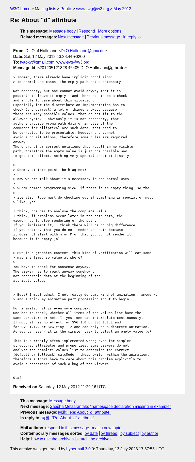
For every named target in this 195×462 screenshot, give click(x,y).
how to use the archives (52, 439)
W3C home (20, 9)
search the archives (93, 439)
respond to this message (67, 428)
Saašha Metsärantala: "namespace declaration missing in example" (110, 406)
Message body (62, 31)
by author (149, 433)
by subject (129, 433)
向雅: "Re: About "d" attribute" (84, 412)
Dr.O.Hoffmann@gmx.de (83, 51)
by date (91, 433)
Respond (86, 31)
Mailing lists (45, 9)
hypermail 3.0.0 (80, 449)
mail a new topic (106, 428)
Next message (71, 37)
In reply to (132, 37)
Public (66, 9)
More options (109, 31)
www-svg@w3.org (92, 9)
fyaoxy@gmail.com (37, 62)
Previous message (103, 37)
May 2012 (122, 9)
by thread (109, 433)
